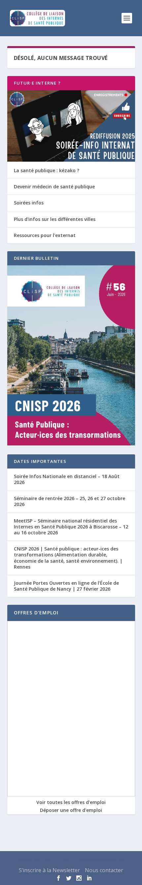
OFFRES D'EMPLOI (36, 612)
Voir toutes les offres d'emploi (71, 802)
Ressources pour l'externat (45, 235)
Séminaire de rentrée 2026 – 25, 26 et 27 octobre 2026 (69, 501)
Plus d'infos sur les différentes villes (54, 219)
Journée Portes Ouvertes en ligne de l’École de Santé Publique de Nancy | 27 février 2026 (66, 586)
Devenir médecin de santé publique (54, 186)
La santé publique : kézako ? (46, 170)
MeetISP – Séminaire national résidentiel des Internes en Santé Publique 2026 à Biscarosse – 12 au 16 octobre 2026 (71, 527)
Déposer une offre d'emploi (71, 810)
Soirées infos (29, 203)
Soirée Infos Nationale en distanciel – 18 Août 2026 (67, 479)
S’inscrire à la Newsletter (49, 870)
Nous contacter (104, 870)
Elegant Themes (56, 860)
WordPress (114, 860)
